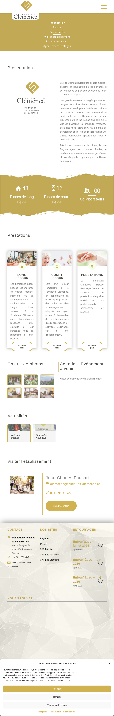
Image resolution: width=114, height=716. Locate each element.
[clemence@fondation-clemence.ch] (47, 483)
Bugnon (44, 538)
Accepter (57, 688)
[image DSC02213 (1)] (15, 394)
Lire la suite (100, 545)
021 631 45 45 (60, 493)
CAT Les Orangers (49, 559)
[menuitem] (102, 6)
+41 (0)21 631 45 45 (20, 557)
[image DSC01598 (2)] (15, 380)
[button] (109, 663)
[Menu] (102, 6)
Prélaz (43, 544)
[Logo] (25, 10)
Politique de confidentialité (65, 712)
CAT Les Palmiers (49, 554)
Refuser (57, 697)
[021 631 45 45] (47, 492)
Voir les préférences (57, 705)
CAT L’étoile (46, 549)
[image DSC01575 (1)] (32, 380)
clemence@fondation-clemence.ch (75, 484)
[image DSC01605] (32, 394)
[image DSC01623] (48, 394)
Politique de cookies (46, 712)
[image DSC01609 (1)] (48, 380)
